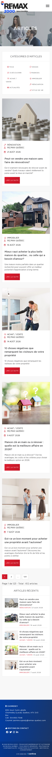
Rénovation (37, 84)
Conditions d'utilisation (28, 748)
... (18, 577)
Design (34, 67)
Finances (35, 73)
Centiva (31, 754)
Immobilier (37, 78)
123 (25, 577)
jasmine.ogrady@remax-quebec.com (29, 720)
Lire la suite (12, 180)
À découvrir (15, 73)
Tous (11, 67)
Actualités (14, 87)
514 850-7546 (16, 718)
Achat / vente (11, 80)
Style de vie (37, 90)
